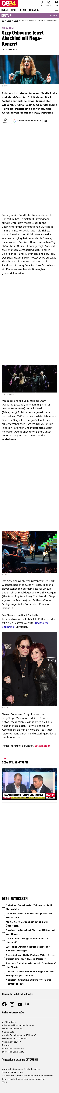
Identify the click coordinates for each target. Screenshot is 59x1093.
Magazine (34, 9)
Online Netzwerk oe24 (13, 1012)
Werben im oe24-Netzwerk (15, 1039)
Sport (14, 9)
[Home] (3, 21)
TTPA (4, 1082)
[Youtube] (20, 1004)
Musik (16, 21)
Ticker (4, 9)
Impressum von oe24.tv (13, 1052)
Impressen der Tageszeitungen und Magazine (23, 1079)
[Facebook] (4, 1004)
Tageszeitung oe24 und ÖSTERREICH (20, 1059)
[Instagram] (12, 1004)
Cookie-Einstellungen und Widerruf (19, 1035)
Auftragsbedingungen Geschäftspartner (21, 1069)
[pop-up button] (48, 795)
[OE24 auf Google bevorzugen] (45, 121)
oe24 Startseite (9, 1022)
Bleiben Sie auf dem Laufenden (17, 994)
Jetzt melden (42, 746)
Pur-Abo (6, 1045)
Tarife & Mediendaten (12, 1072)
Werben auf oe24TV (11, 1042)
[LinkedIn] (27, 1004)
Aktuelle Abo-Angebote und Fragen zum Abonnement (27, 1076)
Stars (23, 9)
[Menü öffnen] (56, 9)
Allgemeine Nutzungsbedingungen (18, 1025)
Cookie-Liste (8, 1032)
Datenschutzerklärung (12, 1029)
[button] (30, 784)
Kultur (6, 15)
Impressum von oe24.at (13, 1048)
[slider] (16, 795)
